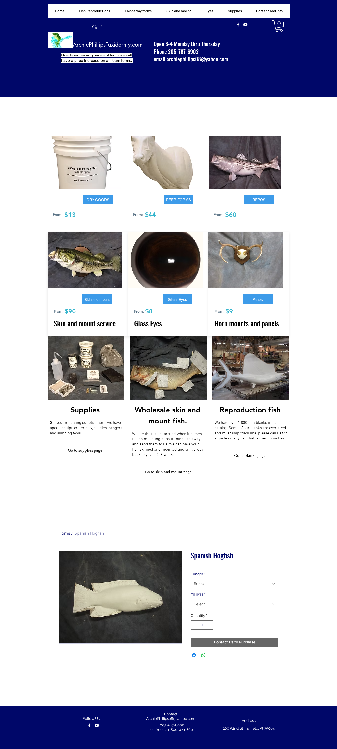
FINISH (198, 595)
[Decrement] (194, 625)
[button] (138, 11)
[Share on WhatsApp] (203, 655)
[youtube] (245, 24)
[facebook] (238, 24)
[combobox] (234, 583)
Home (64, 533)
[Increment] (209, 625)
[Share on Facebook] (194, 655)
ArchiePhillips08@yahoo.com (170, 718)
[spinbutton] (202, 625)
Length (198, 574)
